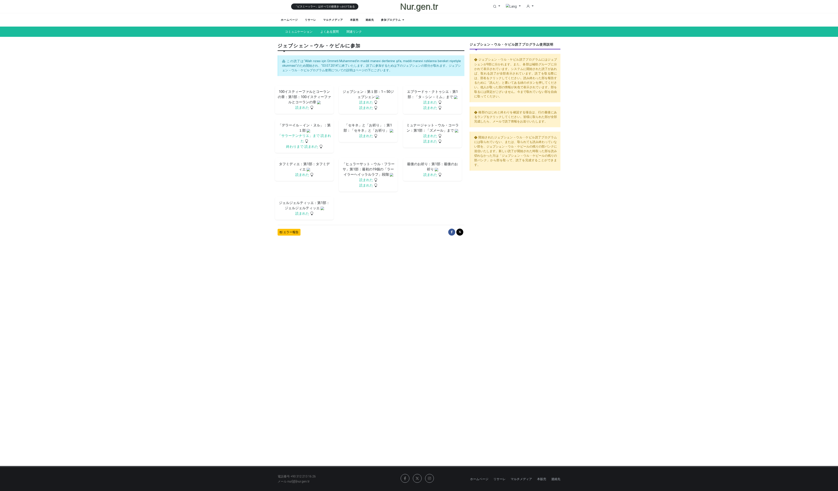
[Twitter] (459, 232)
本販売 (541, 479)
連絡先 (555, 479)
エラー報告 (291, 232)
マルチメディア (521, 479)
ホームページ (479, 479)
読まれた (302, 107)
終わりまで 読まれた (302, 146)
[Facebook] (451, 232)
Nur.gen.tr (419, 6)
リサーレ (499, 479)
